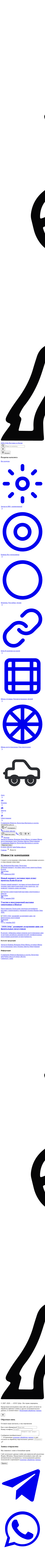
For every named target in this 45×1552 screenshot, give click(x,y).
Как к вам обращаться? (9, 1427)
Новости (13, 823)
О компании (5, 823)
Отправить (38, 1439)
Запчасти (4, 839)
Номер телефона (7, 1429)
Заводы (26, 841)
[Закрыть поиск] (3, 449)
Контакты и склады (32, 823)
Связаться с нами (7, 958)
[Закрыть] (3, 1415)
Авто (15, 841)
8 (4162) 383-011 (6, 847)
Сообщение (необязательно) (11, 1435)
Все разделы (5, 461)
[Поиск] (21, 834)
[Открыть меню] (27, 834)
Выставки (15, 865)
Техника (20, 841)
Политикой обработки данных (30, 1410)
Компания (8, 865)
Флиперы (17, 839)
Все (2, 865)
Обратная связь (9, 834)
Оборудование (34, 841)
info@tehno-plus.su (19, 847)
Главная (3, 850)
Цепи (23, 839)
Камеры (11, 839)
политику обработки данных (23, 1437)
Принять (4, 1463)
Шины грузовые (31, 839)
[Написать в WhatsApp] (22, 1550)
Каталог (7, 453)
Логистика (21, 823)
